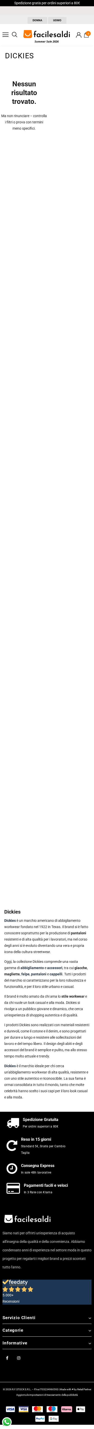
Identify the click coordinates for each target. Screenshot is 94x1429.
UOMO (57, 20)
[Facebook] (7, 1357)
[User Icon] (78, 35)
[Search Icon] (14, 35)
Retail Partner (84, 1389)
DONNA (37, 20)
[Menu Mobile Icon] (6, 35)
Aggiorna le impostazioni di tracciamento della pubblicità (47, 1394)
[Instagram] (18, 1357)
